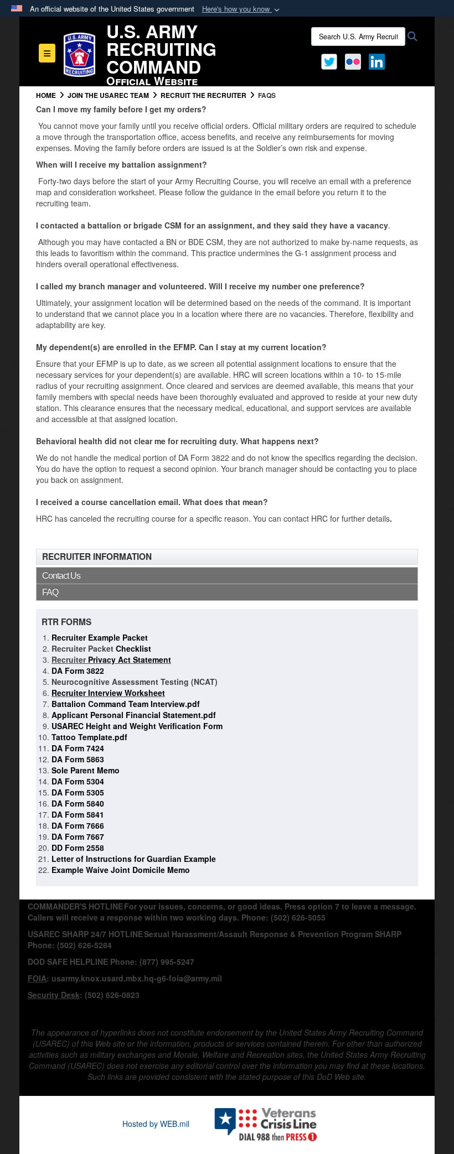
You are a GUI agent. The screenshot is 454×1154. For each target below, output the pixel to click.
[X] (329, 60)
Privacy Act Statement (128, 659)
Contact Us (61, 575)
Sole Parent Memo (85, 770)
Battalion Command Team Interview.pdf (125, 703)
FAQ (50, 592)
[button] (242, 9)
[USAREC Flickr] (353, 60)
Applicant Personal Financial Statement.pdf (133, 714)
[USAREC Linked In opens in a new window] (379, 60)
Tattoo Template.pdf (89, 736)
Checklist (132, 648)
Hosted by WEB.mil (155, 1123)
